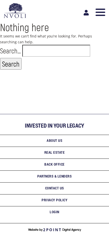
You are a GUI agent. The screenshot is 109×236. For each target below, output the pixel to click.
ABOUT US (54, 140)
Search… (10, 51)
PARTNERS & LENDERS (54, 176)
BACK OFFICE (54, 164)
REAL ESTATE (54, 152)
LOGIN (54, 211)
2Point (52, 229)
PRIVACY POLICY (54, 200)
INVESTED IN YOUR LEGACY (54, 125)
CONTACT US (54, 188)
